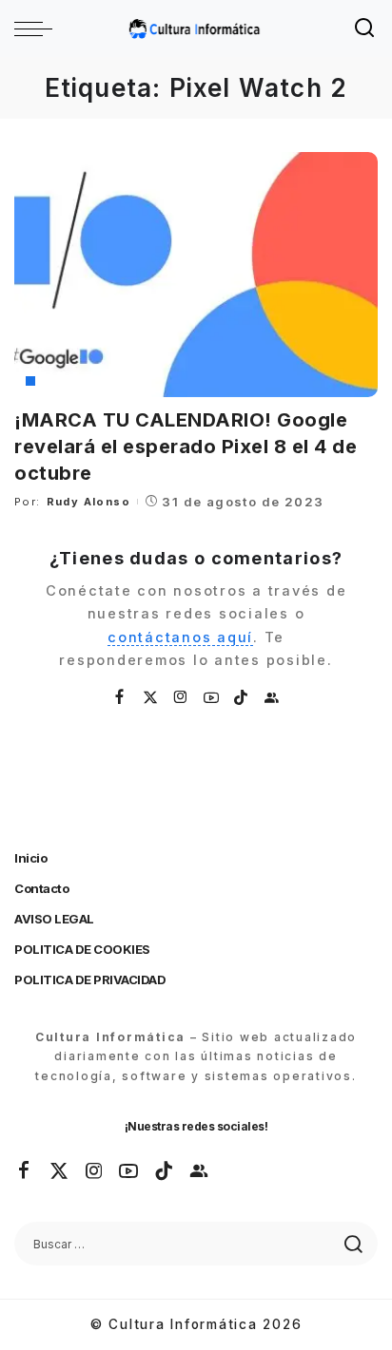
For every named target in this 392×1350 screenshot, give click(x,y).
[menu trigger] (38, 28)
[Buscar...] (365, 28)
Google (59, 381)
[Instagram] (182, 697)
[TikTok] (241, 697)
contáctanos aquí (180, 637)
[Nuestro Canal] (272, 697)
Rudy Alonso (88, 501)
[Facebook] (120, 697)
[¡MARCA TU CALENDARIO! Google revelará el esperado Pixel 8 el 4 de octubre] (196, 274)
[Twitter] (151, 697)
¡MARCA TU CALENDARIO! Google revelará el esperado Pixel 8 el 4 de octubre (185, 447)
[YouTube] (212, 697)
